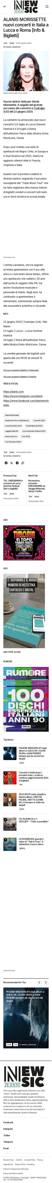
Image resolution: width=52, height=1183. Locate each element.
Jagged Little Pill (11, 431)
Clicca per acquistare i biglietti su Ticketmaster (21, 370)
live (5, 43)
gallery (22, 848)
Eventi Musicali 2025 (34, 426)
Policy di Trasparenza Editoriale (16, 1169)
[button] (4, 6)
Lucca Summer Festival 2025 (33, 431)
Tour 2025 (25, 436)
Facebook (8, 1122)
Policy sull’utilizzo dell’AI (13, 1173)
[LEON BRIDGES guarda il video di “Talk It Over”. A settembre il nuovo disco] (10, 844)
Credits (19, 1160)
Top (15, 1045)
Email (6, 1148)
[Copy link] (23, 463)
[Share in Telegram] (17, 463)
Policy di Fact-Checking (24, 1164)
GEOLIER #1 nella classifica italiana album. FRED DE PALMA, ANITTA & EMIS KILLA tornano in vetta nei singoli (32, 799)
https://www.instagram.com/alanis (23, 396)
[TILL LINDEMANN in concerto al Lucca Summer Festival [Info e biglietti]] (14, 488)
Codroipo (39, 108)
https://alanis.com (13, 391)
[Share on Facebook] (6, 463)
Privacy (40, 1160)
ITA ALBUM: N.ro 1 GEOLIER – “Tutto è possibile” (34, 820)
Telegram (8, 1141)
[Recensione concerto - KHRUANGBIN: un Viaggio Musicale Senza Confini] (37, 488)
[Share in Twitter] (11, 463)
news (12, 43)
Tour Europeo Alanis (13, 442)
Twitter (6, 1135)
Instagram (8, 1128)
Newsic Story (8, 1160)
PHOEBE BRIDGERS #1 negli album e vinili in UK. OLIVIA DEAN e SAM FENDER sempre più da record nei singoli (33, 753)
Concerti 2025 (39, 420)
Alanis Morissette (12, 415)
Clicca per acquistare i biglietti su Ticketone (19, 377)
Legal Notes (8, 1164)
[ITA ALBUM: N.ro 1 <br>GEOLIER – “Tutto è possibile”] (10, 824)
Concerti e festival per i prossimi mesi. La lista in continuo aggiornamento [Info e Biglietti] (33, 776)
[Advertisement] (26, 229)
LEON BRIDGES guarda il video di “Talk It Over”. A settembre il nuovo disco (31, 842)
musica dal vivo (11, 436)
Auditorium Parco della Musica (17, 420)
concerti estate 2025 (13, 426)
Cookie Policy (29, 1160)
